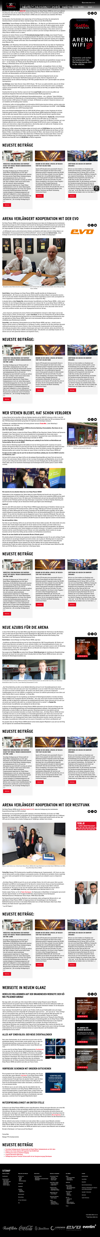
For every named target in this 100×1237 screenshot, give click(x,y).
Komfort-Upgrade (6, 1184)
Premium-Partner (54, 1202)
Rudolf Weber (53, 1201)
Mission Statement (70, 1202)
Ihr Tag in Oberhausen (22, 1200)
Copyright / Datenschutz (86, 1192)
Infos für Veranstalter (71, 1177)
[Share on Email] (95, 13)
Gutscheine (24, 1075)
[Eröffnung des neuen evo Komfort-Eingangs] (82, 156)
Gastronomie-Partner (55, 1204)
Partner (51, 1200)
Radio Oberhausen (26, 892)
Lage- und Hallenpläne (71, 1187)
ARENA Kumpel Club (53, 1192)
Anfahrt (20, 1177)
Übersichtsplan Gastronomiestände (41, 1178)
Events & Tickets (26, 7)
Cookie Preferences (85, 1197)
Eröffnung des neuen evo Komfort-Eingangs (17, 1153)
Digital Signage (54, 1197)
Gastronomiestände (38, 1176)
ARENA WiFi (68, 1182)
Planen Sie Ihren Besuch (41, 7)
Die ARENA (81, 7)
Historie (68, 1200)
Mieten (67, 1176)
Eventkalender (40, 1049)
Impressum (84, 1195)
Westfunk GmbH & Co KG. (27, 809)
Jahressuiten (53, 1177)
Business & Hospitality (68, 7)
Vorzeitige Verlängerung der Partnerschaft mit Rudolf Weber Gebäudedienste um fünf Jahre (30, 1149)
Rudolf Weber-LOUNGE (54, 1182)
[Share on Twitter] (92, 13)
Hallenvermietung (54, 1188)
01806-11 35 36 (95, 1214)
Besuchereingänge (22, 1180)
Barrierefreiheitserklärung (87, 1184)
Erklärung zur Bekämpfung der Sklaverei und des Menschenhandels (89, 1188)
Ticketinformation (5, 1179)
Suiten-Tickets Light (7, 1181)
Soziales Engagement (71, 1203)
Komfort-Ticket (6, 1183)
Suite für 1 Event (54, 1178)
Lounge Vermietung (54, 1183)
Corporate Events (53, 1187)
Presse (67, 1205)
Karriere (68, 1193)
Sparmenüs (37, 1177)
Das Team (68, 1192)
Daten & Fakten (69, 1185)
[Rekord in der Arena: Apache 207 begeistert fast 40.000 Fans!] (50, 156)
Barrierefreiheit (21, 1194)
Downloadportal (70, 1179)
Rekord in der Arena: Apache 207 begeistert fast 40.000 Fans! (22, 1151)
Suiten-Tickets (6, 1180)
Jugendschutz (21, 1191)
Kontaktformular (85, 1176)
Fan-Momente (69, 1199)
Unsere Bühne (69, 1178)
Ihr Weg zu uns (21, 1176)
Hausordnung (69, 1188)
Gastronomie (55, 7)
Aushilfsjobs (37, 1179)
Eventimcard (20, 1183)
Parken (20, 1178)
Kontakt (90, 7)
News (68, 1201)
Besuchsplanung (56, 1115)
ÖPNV (20, 1179)
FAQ (19, 1202)
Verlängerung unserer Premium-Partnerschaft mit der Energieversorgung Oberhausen (28, 1156)
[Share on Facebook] (89, 13)
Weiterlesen (7, 205)
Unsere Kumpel (54, 1193)
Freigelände (20, 1186)
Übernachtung (21, 1197)
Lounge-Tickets (6, 1182)
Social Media (84, 1179)
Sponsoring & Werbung (54, 1196)
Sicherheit (20, 1189)
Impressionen (69, 1186)
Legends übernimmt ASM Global (14, 1154)
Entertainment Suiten (54, 1176)
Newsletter (84, 1182)
